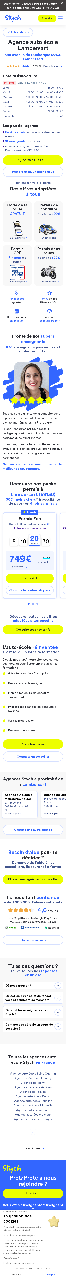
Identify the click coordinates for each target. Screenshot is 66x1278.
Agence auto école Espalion (33, 1100)
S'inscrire (47, 18)
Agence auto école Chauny (33, 1078)
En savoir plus (13, 813)
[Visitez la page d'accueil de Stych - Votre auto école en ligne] (12, 18)
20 (34, 540)
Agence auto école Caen (33, 1110)
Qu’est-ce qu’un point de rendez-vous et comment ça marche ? (29, 997)
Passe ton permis (33, 744)
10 (23, 541)
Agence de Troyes (33, 1091)
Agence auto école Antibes (33, 1087)
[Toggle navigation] (59, 18)
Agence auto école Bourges (33, 1119)
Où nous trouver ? (18, 985)
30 (45, 541)
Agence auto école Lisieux (33, 1114)
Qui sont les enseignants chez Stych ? (26, 1012)
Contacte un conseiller (33, 756)
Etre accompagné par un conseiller (33, 879)
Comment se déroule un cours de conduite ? (29, 1026)
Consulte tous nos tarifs (33, 629)
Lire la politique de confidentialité (18, 1263)
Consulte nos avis (33, 940)
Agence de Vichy (33, 1082)
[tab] (33, 1148)
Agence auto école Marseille (33, 1105)
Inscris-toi (30, 578)
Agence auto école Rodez (33, 1096)
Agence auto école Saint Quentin (33, 1073)
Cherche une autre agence (33, 829)
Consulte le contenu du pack (29, 590)
